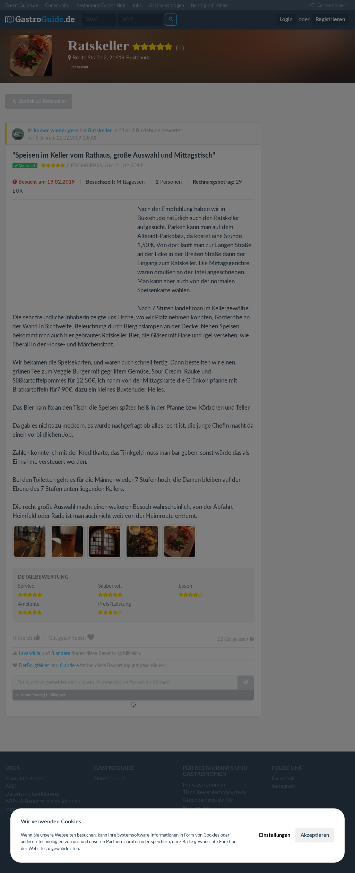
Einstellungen (274, 835)
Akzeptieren (315, 835)
